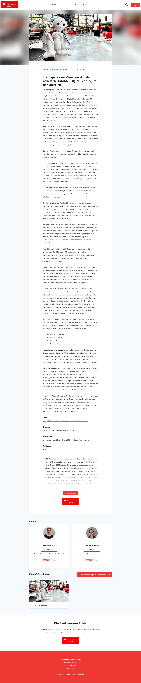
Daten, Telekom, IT (68, 430)
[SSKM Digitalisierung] (49, 591)
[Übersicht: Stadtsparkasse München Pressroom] (9, 4)
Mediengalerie (73, 5)
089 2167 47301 (49, 560)
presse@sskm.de (49, 557)
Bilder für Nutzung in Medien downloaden (94, 575)
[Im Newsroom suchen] (126, 4)
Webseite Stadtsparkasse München (70, 675)
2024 (69, 440)
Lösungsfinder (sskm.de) (74, 175)
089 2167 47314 (92, 560)
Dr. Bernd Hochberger (79, 440)
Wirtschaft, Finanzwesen (52, 430)
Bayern (45, 449)
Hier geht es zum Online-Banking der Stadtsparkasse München (65, 421)
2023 (90, 440)
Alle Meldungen (57, 5)
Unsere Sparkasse (49, 440)
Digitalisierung (61, 440)
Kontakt (86, 5)
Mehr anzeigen (70, 493)
